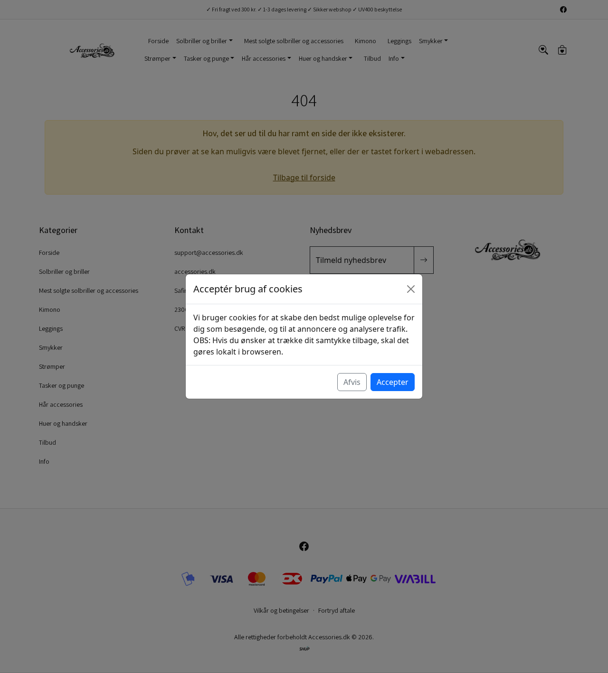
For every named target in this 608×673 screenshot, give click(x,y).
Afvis (352, 382)
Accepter (392, 382)
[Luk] (410, 289)
